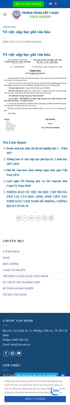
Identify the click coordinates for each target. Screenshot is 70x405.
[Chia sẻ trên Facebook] (25, 218)
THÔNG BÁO (9, 27)
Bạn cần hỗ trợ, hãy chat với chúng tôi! (36, 375)
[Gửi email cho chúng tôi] (12, 353)
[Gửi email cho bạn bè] (38, 218)
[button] (5, 14)
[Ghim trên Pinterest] (45, 218)
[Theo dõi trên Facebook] (6, 353)
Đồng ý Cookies (35, 399)
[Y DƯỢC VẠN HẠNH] (35, 14)
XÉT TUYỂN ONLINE (28, 4)
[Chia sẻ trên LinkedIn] (51, 218)
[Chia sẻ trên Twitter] (32, 218)
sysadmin (35, 42)
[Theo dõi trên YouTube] (19, 353)
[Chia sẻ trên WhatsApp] (19, 218)
